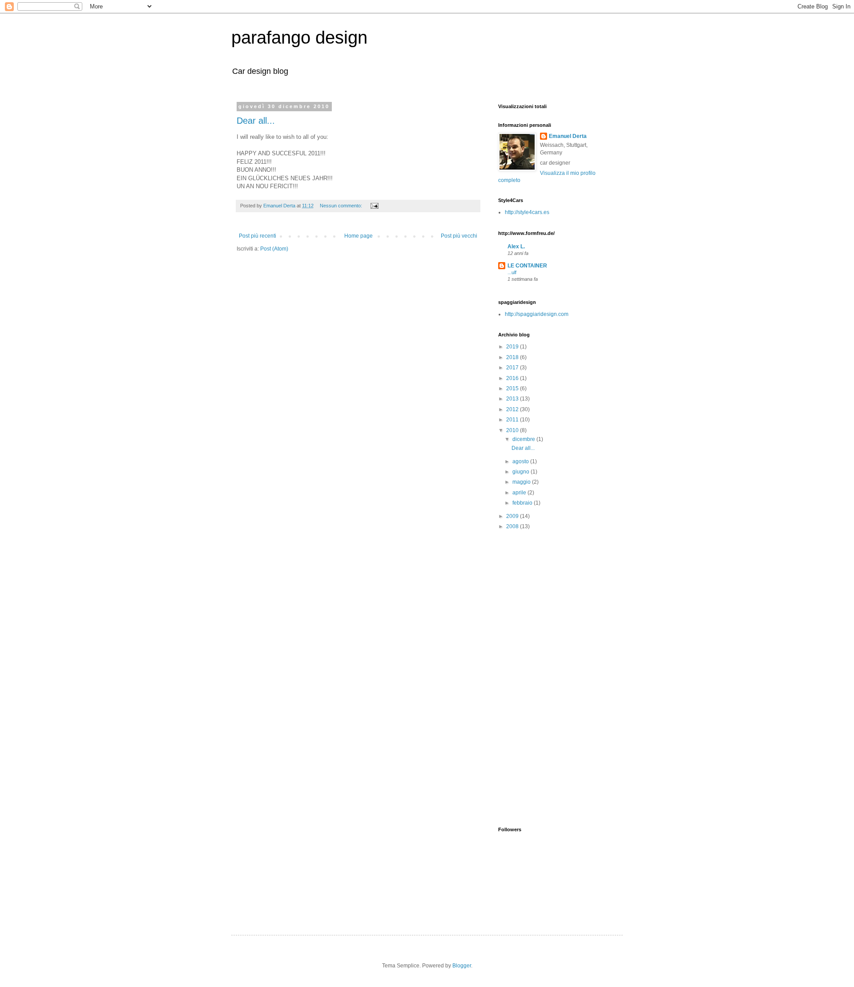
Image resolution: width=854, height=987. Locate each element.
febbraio (523, 503)
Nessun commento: (341, 205)
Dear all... (256, 120)
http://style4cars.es (527, 212)
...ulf (512, 272)
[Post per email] (374, 205)
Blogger (461, 966)
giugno (521, 472)
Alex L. (516, 246)
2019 (513, 347)
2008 (513, 526)
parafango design (299, 37)
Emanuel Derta (568, 136)
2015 (513, 388)
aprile (520, 492)
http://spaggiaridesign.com (536, 314)
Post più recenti (257, 236)
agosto (521, 461)
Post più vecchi (459, 236)
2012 (513, 409)
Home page (358, 236)
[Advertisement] (596, 677)
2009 (513, 516)
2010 (513, 430)
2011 (513, 420)
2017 (513, 367)
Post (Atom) (274, 249)
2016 (513, 378)
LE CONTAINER (527, 266)
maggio (522, 482)
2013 (513, 399)
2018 (513, 357)
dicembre (524, 439)
